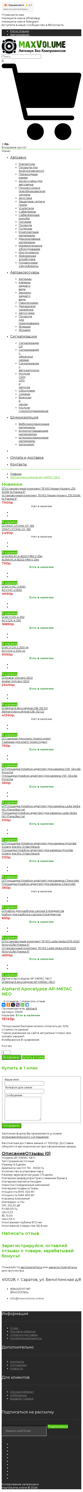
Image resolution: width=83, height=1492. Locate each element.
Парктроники (28, 302)
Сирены (24, 394)
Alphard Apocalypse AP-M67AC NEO (35, 477)
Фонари (24, 330)
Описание (13, 1153)
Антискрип (26, 444)
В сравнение (30, 1039)
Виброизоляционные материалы (34, 425)
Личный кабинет (22, 1391)
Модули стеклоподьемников (33, 409)
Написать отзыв (33, 1001)
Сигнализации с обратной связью (29, 355)
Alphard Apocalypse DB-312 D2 (23, 711)
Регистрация (19, 31)
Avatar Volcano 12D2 (15, 681)
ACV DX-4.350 (11, 620)
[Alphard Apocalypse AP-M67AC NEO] (28, 982)
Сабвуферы (27, 211)
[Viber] (18, 1005)
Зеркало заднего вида (25, 296)
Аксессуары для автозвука (30, 182)
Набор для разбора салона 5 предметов (31, 914)
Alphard (31, 1008)
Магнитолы (27, 164)
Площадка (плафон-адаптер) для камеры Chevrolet (39, 884)
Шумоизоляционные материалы (34, 439)
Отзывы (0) (38, 1153)
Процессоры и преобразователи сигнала (32, 191)
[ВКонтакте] (4, 1005)
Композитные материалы (29, 233)
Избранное (18, 1395)
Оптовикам (18, 1365)
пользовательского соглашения (25, 1137)
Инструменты (29, 252)
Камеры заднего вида (24, 286)
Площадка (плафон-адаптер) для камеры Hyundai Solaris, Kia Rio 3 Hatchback (37, 851)
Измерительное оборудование (30, 247)
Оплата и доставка (23, 1334)
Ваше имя (12, 1079)
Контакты (17, 1361)
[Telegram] (27, 1005)
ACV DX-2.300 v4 (13, 650)
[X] (13, 1005)
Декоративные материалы (29, 240)
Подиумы (25, 228)
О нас (14, 1328)
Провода (25, 225)
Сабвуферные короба (29, 216)
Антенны (25, 279)
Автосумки (26, 313)
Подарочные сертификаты (28, 264)
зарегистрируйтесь (63, 1267)
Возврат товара (21, 1398)
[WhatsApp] (22, 1005)
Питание (25, 221)
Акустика (25, 198)
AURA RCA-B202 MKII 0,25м (20, 559)
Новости (16, 1368)
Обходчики (27, 390)
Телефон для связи (18, 1087)
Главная (15, 474)
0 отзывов (11, 1001)
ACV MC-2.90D (12, 590)
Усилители (26, 208)
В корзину (9, 522)
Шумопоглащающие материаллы (33, 432)
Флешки (25, 326)
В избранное (11, 1039)
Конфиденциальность (26, 1338)
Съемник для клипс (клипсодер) (24, 742)
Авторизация (19, 34)
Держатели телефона (27, 307)
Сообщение (13, 1095)
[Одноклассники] (8, 1005)
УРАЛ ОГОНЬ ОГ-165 (16, 529)
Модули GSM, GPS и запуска (24, 380)
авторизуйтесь (31, 1267)
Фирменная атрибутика (27, 257)
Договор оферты (22, 1331)
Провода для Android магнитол (31, 169)
